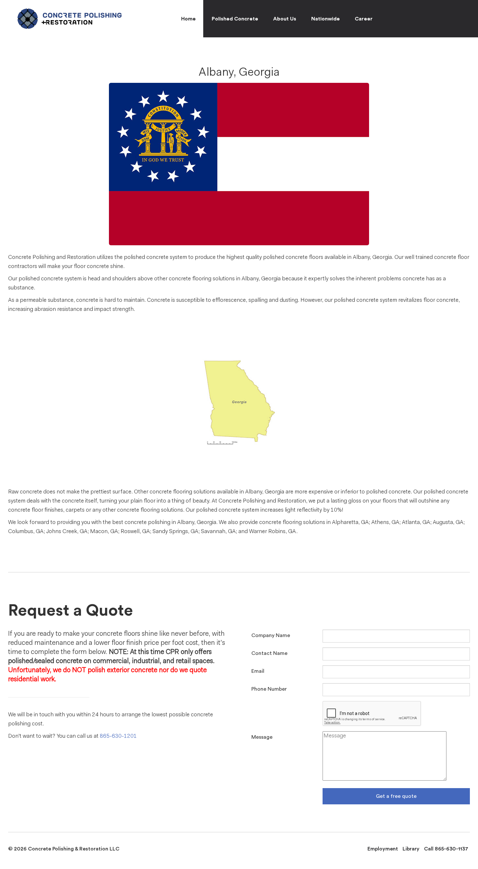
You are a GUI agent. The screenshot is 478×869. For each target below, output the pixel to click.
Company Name (270, 635)
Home (188, 18)
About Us (284, 18)
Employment (382, 848)
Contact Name (269, 653)
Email (257, 671)
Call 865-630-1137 (446, 848)
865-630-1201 (118, 736)
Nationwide (325, 18)
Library (411, 848)
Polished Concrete (235, 18)
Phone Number (269, 689)
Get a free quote (396, 796)
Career (364, 18)
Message (261, 737)
